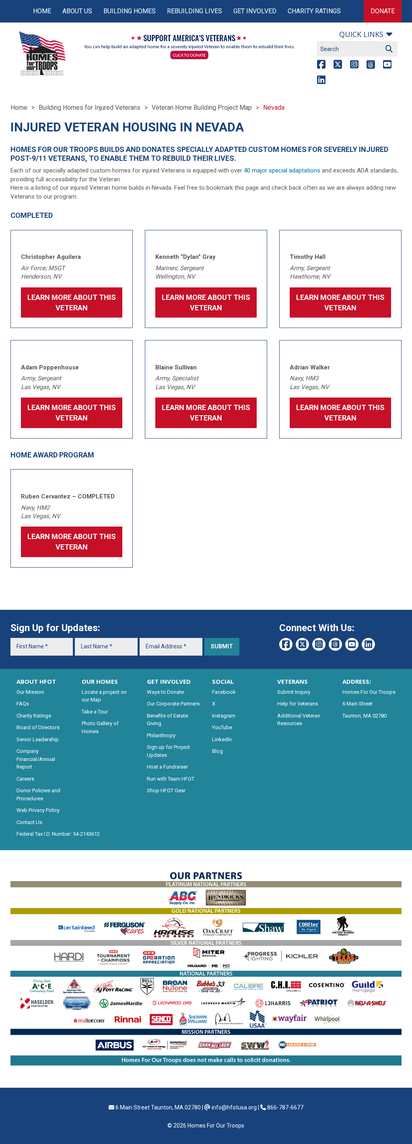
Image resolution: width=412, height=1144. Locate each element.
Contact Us (29, 822)
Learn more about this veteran (340, 412)
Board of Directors (38, 727)
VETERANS (292, 681)
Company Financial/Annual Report (35, 759)
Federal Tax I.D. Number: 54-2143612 (58, 834)
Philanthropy (161, 735)
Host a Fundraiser (167, 767)
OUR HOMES (100, 681)
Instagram (223, 716)
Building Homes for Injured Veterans (89, 107)
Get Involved (254, 11)
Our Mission (30, 692)
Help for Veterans (297, 704)
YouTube (222, 727)
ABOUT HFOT (36, 681)
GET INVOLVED (169, 681)
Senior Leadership (37, 739)
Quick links (361, 34)
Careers (25, 779)
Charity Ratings (314, 11)
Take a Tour (95, 712)
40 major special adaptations (282, 170)
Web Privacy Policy (38, 810)
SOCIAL (223, 681)
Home (42, 11)
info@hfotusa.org (234, 1107)
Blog (217, 751)
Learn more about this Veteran (71, 302)
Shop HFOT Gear (166, 790)
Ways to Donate (165, 692)
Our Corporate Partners (173, 704)
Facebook (224, 692)
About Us (77, 11)
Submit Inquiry (293, 692)
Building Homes (129, 11)
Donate (383, 11)
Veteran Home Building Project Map (202, 107)
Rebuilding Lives (194, 11)
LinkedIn (222, 739)
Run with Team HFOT (170, 779)
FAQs (22, 704)
